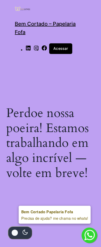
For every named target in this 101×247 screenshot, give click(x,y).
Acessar (60, 48)
